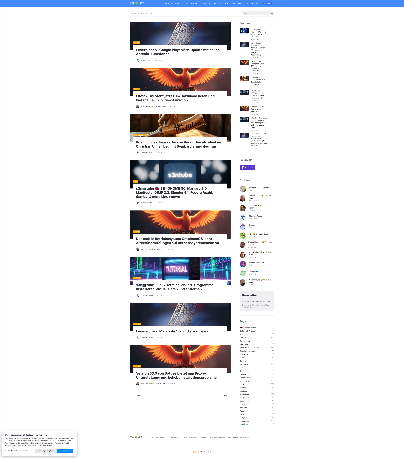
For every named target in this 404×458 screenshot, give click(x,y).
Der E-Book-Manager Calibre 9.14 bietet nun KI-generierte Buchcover (258, 66)
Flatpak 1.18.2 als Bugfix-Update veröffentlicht (257, 109)
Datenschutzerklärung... (45, 445)
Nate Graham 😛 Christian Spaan (260, 253)
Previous (136, 395)
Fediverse (244, 354)
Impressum (195, 437)
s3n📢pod (244, 418)
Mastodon (206, 3)
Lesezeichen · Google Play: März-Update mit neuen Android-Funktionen (178, 52)
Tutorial (137, 278)
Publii (227, 3)
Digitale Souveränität (248, 351)
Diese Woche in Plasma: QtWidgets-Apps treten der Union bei (259, 33)
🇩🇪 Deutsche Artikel (248, 328)
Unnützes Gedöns (140, 135)
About (242, 334)
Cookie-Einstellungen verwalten (17, 451)
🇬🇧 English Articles (247, 331)
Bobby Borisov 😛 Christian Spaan (153, 106)
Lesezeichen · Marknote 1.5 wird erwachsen (172, 331)
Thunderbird (238, 3)
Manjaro (194, 3)
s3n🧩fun (244, 424)
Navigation (244, 398)
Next (226, 395)
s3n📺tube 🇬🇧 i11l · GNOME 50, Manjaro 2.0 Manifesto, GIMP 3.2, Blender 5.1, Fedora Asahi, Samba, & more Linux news (174, 192)
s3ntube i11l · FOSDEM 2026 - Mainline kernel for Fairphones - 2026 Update (258, 95)
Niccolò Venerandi (256, 263)
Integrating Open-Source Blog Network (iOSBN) (168, 437)
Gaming (243, 361)
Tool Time (137, 324)
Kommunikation (246, 378)
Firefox (178, 3)
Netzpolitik (244, 401)
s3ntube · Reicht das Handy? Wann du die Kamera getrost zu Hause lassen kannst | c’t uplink (259, 122)
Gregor (252, 225)
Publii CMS (207, 452)
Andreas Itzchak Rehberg (259, 187)
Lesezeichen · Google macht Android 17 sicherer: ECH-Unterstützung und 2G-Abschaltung (259, 49)
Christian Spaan (147, 60)
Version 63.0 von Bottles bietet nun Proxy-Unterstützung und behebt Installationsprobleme (176, 375)
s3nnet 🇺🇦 (253, 272)
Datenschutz (245, 341)
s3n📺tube (244, 421)
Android (168, 3)
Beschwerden (233, 437)
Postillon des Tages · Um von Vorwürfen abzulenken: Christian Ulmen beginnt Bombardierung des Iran (179, 144)
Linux (136, 181)
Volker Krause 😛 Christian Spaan (260, 281)
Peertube (217, 3)
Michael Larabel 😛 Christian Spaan (260, 243)
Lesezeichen (245, 381)
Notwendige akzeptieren (45, 451)
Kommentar (244, 374)
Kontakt (204, 437)
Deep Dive (244, 344)
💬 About (255, 3)
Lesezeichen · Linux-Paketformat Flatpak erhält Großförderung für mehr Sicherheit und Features (259, 140)
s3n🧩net (137, 3)
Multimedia (244, 394)
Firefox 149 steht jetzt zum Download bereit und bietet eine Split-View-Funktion (175, 98)
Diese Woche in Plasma (249, 348)
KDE (186, 3)
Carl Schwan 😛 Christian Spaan (259, 206)
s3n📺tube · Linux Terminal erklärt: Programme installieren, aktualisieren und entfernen (174, 287)
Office (242, 404)
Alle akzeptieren (65, 451)
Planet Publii (244, 437)
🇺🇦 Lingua (267, 3)
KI (240, 371)
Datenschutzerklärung (217, 437)
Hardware (244, 364)
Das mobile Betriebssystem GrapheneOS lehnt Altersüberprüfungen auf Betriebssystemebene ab (177, 241)
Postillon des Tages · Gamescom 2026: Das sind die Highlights (258, 80)
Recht (242, 414)
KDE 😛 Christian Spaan (259, 234)
